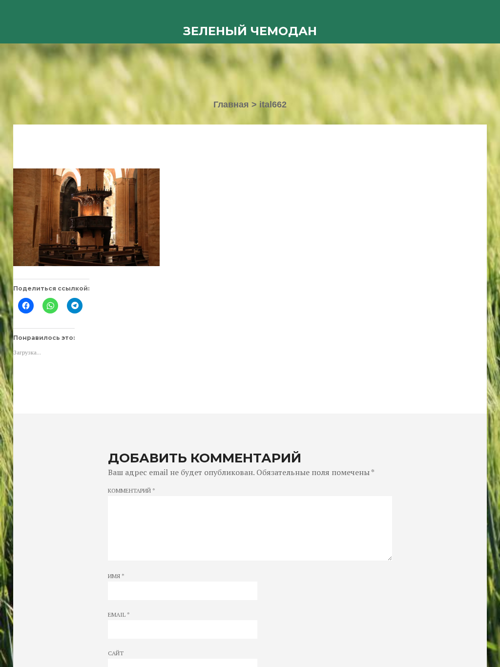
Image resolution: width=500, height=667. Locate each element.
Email (119, 615)
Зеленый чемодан (250, 31)
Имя (116, 576)
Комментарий (131, 491)
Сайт (116, 653)
